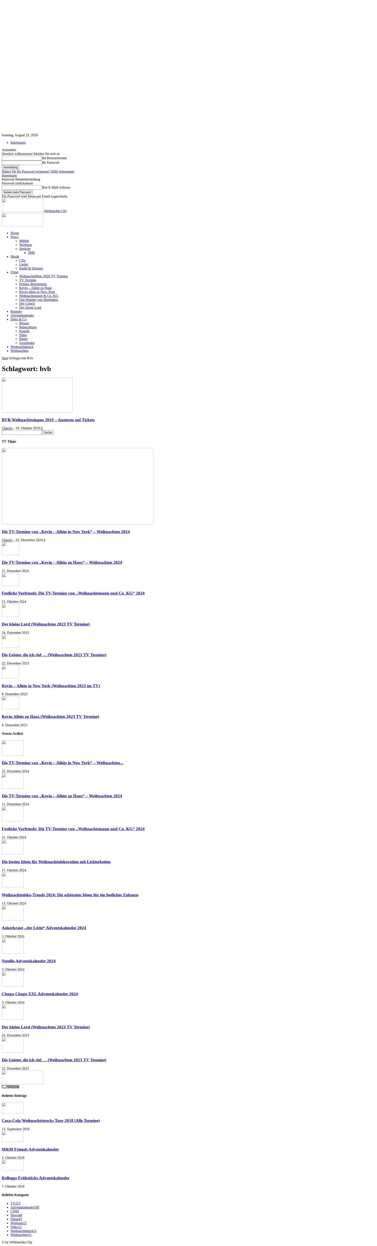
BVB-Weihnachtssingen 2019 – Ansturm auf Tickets (48, 420)
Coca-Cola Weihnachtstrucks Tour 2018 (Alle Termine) (51, 1120)
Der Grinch (27, 303)
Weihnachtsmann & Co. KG (38, 296)
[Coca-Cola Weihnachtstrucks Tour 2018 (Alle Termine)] (13, 1112)
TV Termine (27, 280)
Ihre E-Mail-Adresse (56, 187)
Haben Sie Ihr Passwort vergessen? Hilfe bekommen (38, 171)
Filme (14, 272)
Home (14, 233)
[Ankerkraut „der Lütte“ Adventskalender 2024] (13, 919)
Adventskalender (22, 315)
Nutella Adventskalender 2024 (29, 961)
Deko (23, 335)
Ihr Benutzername (54, 158)
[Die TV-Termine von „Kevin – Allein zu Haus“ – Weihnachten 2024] (10, 554)
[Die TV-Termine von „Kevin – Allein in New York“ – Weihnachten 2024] (78, 523)
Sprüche (25, 249)
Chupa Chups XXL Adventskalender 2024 (40, 994)
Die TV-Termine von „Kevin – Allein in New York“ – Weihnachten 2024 (66, 531)
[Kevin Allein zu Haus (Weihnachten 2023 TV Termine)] (10, 708)
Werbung (25, 245)
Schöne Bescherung (33, 284)
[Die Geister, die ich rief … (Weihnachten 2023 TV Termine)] (10, 646)
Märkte (24, 241)
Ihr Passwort (50, 162)
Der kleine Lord (30, 307)
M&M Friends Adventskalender (30, 1149)
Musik (14, 256)
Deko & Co (18, 319)
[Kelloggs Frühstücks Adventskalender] (13, 1169)
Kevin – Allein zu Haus (35, 288)
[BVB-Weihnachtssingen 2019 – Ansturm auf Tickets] (37, 411)
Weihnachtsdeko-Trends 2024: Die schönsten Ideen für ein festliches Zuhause (70, 895)
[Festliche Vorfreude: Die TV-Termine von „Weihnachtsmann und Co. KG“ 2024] (10, 585)
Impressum (18, 142)
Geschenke (26, 343)
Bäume (24, 323)
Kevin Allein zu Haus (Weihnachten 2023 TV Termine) (50, 716)
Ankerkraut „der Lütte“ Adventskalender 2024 (44, 928)
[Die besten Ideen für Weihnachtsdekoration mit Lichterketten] (13, 853)
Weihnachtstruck (21, 347)
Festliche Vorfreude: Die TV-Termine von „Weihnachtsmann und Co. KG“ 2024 (73, 593)
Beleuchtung (28, 327)
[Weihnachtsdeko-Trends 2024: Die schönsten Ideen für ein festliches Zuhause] (13, 886)
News (14, 237)
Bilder (23, 339)
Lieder (23, 264)
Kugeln (24, 331)
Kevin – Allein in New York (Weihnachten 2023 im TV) (51, 686)
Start (5, 358)
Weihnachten (19, 351)
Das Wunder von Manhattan (38, 300)
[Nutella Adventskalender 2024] (13, 952)
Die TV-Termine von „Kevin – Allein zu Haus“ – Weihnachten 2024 (62, 562)
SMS (31, 252)
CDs (22, 260)
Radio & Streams (31, 268)
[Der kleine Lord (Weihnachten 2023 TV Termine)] (10, 615)
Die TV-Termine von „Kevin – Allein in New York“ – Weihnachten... (62, 762)
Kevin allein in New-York (37, 292)
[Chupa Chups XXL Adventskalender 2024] (13, 985)
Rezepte (16, 311)
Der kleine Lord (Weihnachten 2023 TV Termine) (46, 624)
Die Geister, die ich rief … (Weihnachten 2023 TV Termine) (54, 655)
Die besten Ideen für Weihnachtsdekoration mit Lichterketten (56, 861)
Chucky (7, 428)
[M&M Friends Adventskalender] (13, 1141)
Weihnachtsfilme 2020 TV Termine (43, 276)
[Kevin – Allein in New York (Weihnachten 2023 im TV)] (10, 677)
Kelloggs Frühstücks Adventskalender (35, 1178)
